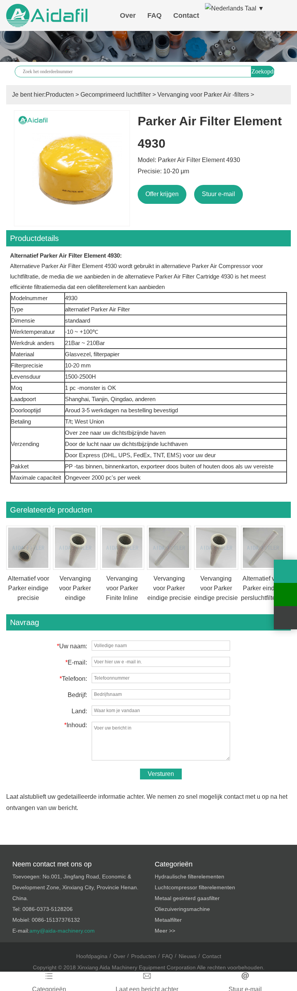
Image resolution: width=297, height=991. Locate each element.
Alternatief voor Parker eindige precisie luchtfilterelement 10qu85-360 (29, 597)
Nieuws (187, 956)
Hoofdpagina (92, 956)
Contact (186, 15)
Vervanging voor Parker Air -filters (203, 94)
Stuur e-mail (218, 194)
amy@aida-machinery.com (62, 931)
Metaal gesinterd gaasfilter (187, 898)
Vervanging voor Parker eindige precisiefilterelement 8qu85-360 (80, 597)
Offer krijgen (162, 194)
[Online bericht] (285, 571)
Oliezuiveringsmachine (182, 909)
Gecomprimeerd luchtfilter (115, 94)
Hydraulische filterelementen (189, 876)
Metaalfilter (168, 920)
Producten (60, 94)
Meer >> (165, 931)
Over (128, 15)
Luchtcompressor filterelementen (195, 887)
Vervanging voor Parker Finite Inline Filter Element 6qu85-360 (122, 597)
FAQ (154, 15)
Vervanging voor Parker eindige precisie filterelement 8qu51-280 (216, 597)
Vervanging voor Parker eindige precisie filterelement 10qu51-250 (169, 597)
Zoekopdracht (263, 71)
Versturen (161, 774)
